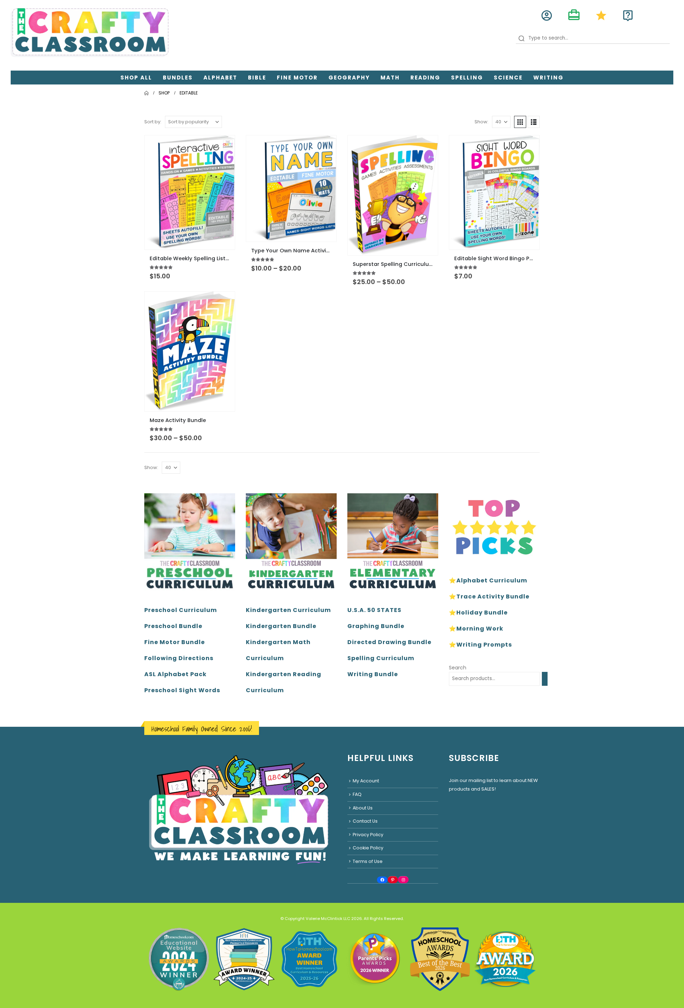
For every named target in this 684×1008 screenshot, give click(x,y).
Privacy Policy (368, 835)
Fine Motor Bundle (174, 642)
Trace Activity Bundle (492, 596)
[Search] (545, 678)
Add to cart (527, 147)
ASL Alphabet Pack (175, 674)
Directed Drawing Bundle (389, 642)
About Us (363, 808)
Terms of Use (368, 861)
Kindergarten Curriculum (288, 610)
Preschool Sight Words (182, 690)
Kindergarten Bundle (281, 626)
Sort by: (152, 121)
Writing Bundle (372, 674)
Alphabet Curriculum (491, 580)
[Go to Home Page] (146, 93)
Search (457, 667)
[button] (520, 122)
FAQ (357, 794)
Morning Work (479, 628)
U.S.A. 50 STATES (374, 610)
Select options (223, 147)
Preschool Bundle (173, 626)
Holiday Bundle (482, 612)
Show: (481, 121)
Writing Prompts (484, 645)
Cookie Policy (368, 848)
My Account (366, 781)
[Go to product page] (190, 192)
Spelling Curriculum (380, 658)
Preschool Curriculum (180, 610)
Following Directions (178, 658)
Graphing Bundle (375, 626)
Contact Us (365, 821)
